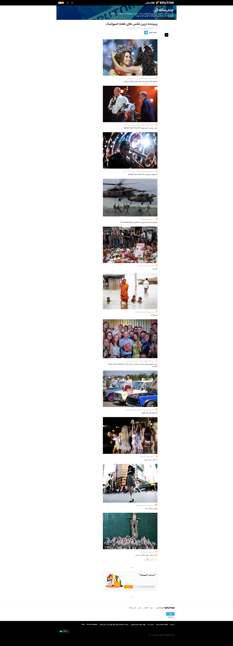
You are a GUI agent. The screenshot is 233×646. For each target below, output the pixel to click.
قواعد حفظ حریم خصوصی (138, 624)
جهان (151, 608)
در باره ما (172, 624)
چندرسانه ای (154, 560)
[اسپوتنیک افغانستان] (165, 5)
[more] (104, 78)
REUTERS (143, 219)
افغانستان (145, 608)
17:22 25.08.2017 (152, 28)
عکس (147, 560)
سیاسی (140, 608)
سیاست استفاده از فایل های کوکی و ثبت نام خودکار (114, 624)
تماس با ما (151, 624)
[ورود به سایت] (72, 3)
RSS (83, 624)
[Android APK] (64, 631)
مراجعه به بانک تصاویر (132, 79)
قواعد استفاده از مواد (162, 624)
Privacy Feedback (92, 624)
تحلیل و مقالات (132, 608)
